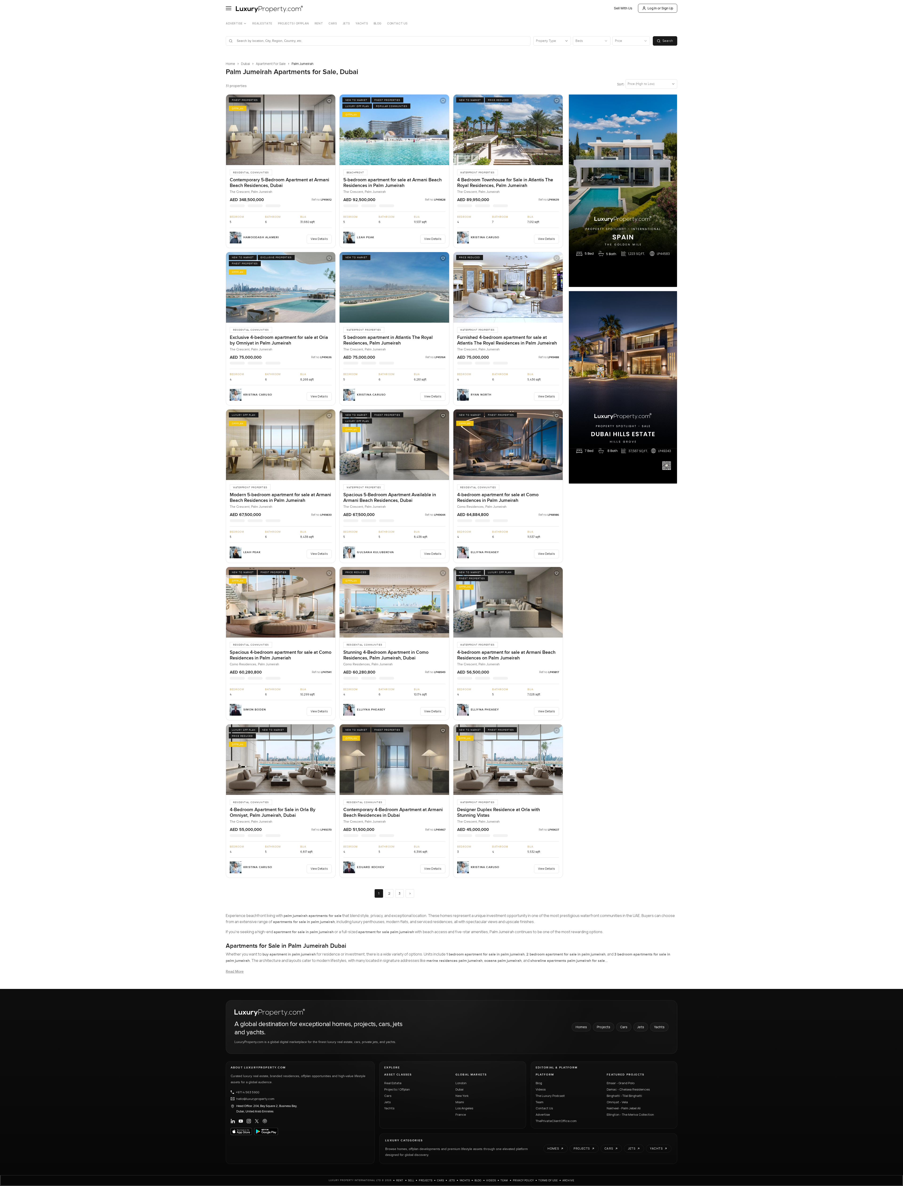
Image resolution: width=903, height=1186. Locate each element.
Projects (603, 1027)
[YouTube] (241, 1121)
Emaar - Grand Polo (620, 1083)
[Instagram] (249, 1121)
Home (230, 63)
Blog (377, 23)
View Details (319, 239)
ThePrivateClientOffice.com (556, 1121)
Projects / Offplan (397, 1089)
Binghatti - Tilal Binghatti (624, 1096)
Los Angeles (464, 1108)
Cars (333, 23)
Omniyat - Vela (617, 1102)
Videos (541, 1089)
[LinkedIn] (233, 1121)
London (461, 1083)
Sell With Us (623, 8)
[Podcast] (265, 1121)
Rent (319, 23)
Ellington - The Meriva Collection (630, 1114)
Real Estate (262, 23)
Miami (459, 1102)
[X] (257, 1121)
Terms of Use (548, 1180)
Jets (346, 23)
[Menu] (228, 8)
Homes (581, 1027)
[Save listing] (329, 100)
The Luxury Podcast (550, 1096)
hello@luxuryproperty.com (255, 1099)
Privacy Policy (523, 1180)
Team (539, 1102)
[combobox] (380, 41)
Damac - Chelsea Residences (628, 1089)
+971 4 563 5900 (247, 1092)
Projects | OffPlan (293, 23)
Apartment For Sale (271, 63)
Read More (235, 971)
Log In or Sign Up (660, 8)
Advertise (234, 23)
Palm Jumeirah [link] (302, 63)
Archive (568, 1180)
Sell (411, 1180)
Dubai (245, 63)
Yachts (362, 23)
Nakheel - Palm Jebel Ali (624, 1108)
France (460, 1114)
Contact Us (397, 23)
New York (462, 1096)
